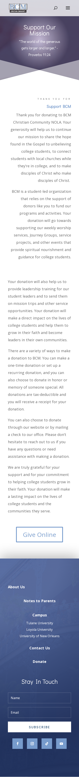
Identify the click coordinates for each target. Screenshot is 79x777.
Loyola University (39, 629)
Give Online (39, 534)
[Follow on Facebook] (17, 743)
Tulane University (39, 623)
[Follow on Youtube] (61, 743)
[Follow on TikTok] (47, 743)
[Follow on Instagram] (32, 743)
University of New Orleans (40, 636)
